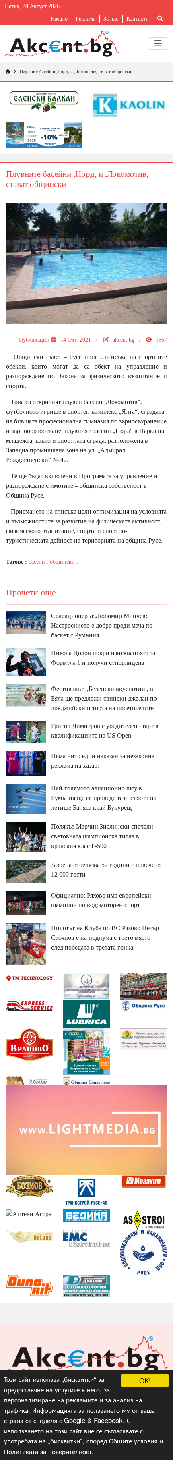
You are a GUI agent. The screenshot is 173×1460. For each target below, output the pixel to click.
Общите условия (133, 1440)
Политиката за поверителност (48, 1451)
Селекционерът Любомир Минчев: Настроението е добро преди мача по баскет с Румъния (101, 625)
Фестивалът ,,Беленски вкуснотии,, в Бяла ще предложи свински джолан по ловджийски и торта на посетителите (104, 698)
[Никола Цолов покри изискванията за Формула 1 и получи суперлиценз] (26, 661)
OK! (145, 1380)
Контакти (137, 19)
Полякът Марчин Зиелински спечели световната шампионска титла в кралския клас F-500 (102, 836)
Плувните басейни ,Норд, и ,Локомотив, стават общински (75, 71)
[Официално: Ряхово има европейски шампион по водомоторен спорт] (26, 902)
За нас (110, 19)
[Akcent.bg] (62, 43)
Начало (59, 19)
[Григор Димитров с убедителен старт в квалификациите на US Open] (26, 731)
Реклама (85, 19)
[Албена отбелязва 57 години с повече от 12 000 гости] (26, 870)
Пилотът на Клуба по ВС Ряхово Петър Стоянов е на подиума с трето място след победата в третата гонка (105, 938)
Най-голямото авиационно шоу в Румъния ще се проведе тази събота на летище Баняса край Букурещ (104, 798)
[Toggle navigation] (158, 43)
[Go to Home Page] (7, 71)
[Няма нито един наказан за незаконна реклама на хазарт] (26, 762)
